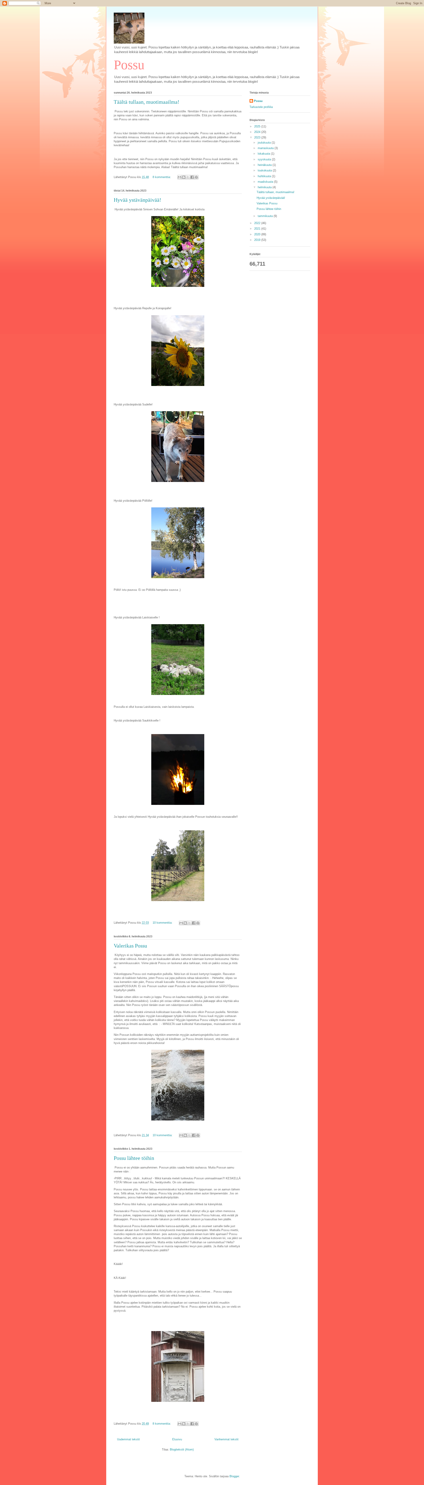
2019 (257, 240)
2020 (257, 234)
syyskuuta (265, 159)
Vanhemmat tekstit (226, 1439)
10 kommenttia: (163, 922)
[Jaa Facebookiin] (192, 177)
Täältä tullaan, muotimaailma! (146, 102)
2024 (257, 132)
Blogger (234, 1476)
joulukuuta (265, 142)
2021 (257, 228)
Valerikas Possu (130, 946)
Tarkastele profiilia (261, 107)
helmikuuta (265, 187)
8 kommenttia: (162, 177)
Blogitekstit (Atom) (182, 1449)
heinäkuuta (265, 165)
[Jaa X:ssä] (188, 177)
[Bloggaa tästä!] (184, 177)
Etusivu (177, 1439)
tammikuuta (266, 216)
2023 (257, 137)
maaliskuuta (266, 181)
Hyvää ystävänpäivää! (137, 200)
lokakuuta (264, 153)
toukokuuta (265, 170)
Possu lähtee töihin (134, 1158)
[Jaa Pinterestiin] (196, 177)
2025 (257, 126)
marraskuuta (266, 148)
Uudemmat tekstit (128, 1439)
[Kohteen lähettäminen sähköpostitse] (179, 177)
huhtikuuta (265, 176)
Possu (129, 65)
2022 (257, 223)
